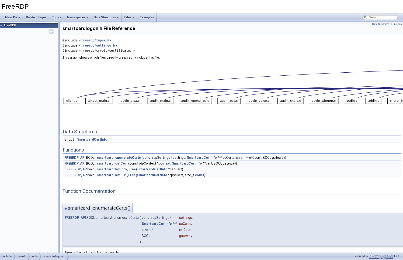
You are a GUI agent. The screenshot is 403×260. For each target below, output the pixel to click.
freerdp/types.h (95, 40)
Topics (57, 17)
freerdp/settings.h (98, 45)
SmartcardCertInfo (92, 139)
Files (127, 17)
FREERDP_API (74, 157)
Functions (396, 24)
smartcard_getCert (112, 163)
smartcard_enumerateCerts (119, 157)
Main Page (12, 17)
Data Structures (105, 17)
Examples (147, 17)
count (199, 175)
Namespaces (76, 17)
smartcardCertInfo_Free (116, 169)
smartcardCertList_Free (116, 175)
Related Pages (36, 17)
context (164, 163)
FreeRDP (10, 25)
